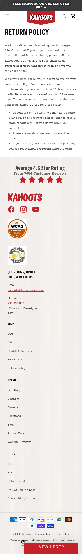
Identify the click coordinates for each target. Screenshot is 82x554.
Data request (16, 481)
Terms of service (19, 540)
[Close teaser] (23, 542)
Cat (10, 342)
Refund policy (42, 534)
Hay (10, 464)
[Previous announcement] (7, 6)
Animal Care (16, 433)
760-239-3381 (36, 60)
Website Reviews (19, 442)
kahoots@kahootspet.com (26, 290)
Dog (10, 333)
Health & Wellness (20, 351)
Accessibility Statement (24, 498)
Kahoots (26, 534)
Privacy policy (61, 534)
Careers (13, 407)
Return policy (17, 368)
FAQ (11, 472)
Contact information (64, 540)
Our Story (14, 390)
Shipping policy (41, 540)
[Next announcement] (75, 6)
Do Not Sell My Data (21, 490)
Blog (11, 425)
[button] (7, 16)
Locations (14, 416)
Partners (13, 399)
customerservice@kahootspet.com (29, 66)
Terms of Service (19, 359)
